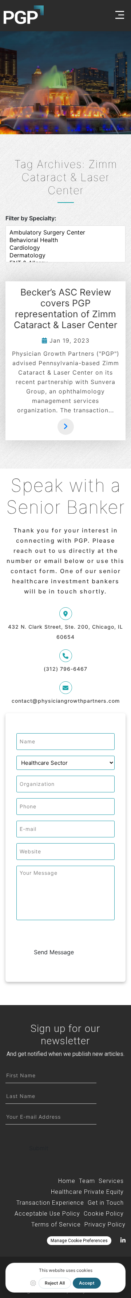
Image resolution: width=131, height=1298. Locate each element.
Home (66, 1180)
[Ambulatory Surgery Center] (65, 232)
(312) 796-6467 (65, 669)
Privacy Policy (105, 1224)
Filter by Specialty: (30, 218)
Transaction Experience (50, 1202)
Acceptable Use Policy (47, 1213)
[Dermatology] (65, 255)
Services (111, 1180)
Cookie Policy (104, 1213)
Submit (38, 1148)
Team (87, 1180)
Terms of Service (56, 1224)
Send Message (54, 952)
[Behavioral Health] (65, 240)
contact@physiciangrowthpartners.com (66, 701)
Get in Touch (106, 1202)
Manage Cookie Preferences (79, 1240)
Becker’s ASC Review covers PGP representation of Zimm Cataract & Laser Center (65, 308)
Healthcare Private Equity (87, 1191)
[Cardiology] (65, 248)
